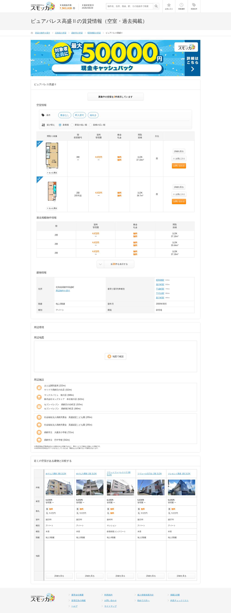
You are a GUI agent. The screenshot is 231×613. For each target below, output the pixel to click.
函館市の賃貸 (77, 33)
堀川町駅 (160, 284)
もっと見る (52, 173)
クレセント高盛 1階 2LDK (179, 474)
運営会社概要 (77, 595)
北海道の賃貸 (60, 33)
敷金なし (64, 115)
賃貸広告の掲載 (78, 600)
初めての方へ (143, 600)
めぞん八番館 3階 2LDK (56, 474)
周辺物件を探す (63, 290)
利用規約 (108, 595)
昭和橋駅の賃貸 (94, 33)
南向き (93, 115)
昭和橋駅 (160, 280)
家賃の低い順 (81, 125)
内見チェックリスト (179, 600)
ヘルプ (74, 606)
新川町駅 (160, 298)
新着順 (66, 125)
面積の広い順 (99, 125)
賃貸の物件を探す (42, 33)
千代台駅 (160, 293)
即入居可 (79, 115)
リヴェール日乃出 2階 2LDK (150, 474)
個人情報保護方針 (145, 595)
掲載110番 (175, 595)
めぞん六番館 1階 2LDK (86, 474)
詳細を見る (179, 151)
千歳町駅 (160, 289)
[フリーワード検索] (156, 6)
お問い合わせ (179, 166)
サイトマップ (110, 606)
